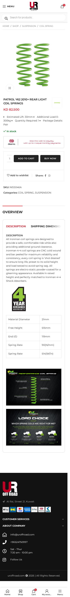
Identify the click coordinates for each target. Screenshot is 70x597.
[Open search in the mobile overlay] (34, 17)
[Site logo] (34, 6)
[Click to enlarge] (10, 88)
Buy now (50, 158)
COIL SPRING (46, 26)
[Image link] (10, 488)
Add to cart (26, 158)
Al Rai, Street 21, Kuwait (20, 501)
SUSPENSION (29, 26)
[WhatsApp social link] (49, 175)
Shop (16, 26)
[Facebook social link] (45, 175)
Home (6, 26)
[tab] (16, 226)
